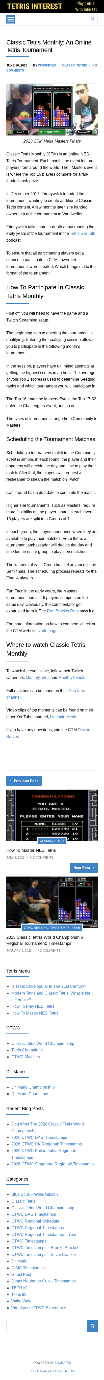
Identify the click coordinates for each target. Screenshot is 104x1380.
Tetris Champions (27, 1050)
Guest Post (21, 1274)
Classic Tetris (74, 65)
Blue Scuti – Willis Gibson (34, 1194)
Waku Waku (22, 1301)
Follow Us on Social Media (52, 1370)
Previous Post (26, 781)
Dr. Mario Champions (30, 1094)
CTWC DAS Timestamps (33, 1214)
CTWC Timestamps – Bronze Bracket (44, 1248)
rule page (49, 631)
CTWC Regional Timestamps (37, 1228)
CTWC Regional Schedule (35, 1221)
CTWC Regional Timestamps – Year (43, 1234)
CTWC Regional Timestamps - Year (52, 928)
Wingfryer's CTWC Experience (38, 1308)
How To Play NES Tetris (32, 1006)
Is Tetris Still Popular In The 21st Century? (48, 986)
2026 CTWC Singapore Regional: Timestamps (53, 1164)
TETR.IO (19, 1288)
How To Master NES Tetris (31, 850)
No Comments (41, 857)
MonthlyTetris (37, 677)
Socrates (63, 1363)
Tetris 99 (19, 1294)
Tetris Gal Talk (82, 233)
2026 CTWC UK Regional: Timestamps (46, 1144)
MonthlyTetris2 (71, 677)
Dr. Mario (19, 1261)
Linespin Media (63, 717)
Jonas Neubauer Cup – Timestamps (43, 1281)
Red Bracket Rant (63, 611)
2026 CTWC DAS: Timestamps (39, 1137)
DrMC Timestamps (28, 1268)
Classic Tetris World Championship (42, 1043)
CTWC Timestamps (28, 1241)
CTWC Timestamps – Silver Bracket (43, 1254)
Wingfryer (47, 65)
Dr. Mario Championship (33, 1087)
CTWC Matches (25, 1057)
